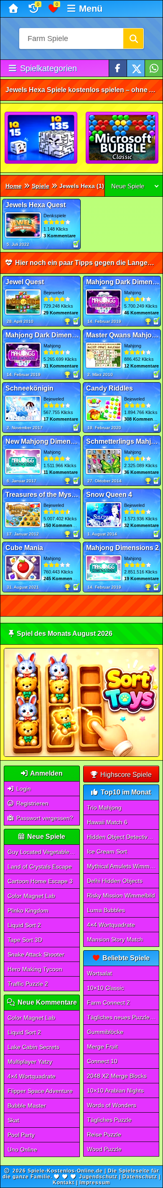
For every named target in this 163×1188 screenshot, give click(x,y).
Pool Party (21, 1134)
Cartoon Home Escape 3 (40, 881)
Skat (13, 1120)
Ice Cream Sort (107, 851)
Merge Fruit (102, 1046)
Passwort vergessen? (44, 818)
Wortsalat (99, 973)
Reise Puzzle (104, 1134)
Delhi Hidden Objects (115, 880)
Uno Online (22, 1149)
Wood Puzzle (104, 1149)
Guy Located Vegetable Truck (44, 852)
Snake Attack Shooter (36, 954)
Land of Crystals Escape (40, 866)
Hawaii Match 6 (107, 822)
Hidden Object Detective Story (123, 836)
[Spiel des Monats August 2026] (82, 755)
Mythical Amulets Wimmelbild (123, 866)
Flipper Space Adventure (40, 1091)
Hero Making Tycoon (35, 969)
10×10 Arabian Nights (115, 1090)
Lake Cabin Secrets (33, 1047)
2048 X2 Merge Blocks (117, 1075)
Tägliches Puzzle (109, 1119)
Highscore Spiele (125, 774)
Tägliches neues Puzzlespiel (123, 1017)
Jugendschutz (98, 1177)
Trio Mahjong (104, 807)
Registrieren (31, 803)
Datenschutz (139, 1177)
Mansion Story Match (115, 939)
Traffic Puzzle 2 (28, 983)
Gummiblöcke (105, 1032)
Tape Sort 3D (25, 939)
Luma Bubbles (106, 910)
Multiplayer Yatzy (30, 1061)
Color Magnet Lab (31, 895)
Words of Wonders (111, 1105)
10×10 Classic (105, 988)
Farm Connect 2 (108, 1002)
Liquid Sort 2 (24, 925)
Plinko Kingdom (28, 910)
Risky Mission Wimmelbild (121, 895)
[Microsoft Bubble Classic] (122, 138)
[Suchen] (133, 38)
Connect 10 (102, 1061)
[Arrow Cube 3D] (41, 138)
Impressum (94, 1182)
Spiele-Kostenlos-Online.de (65, 1171)
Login (23, 788)
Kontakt (63, 1182)
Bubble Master (27, 1105)
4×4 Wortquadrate (32, 1076)
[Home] (14, 8)
